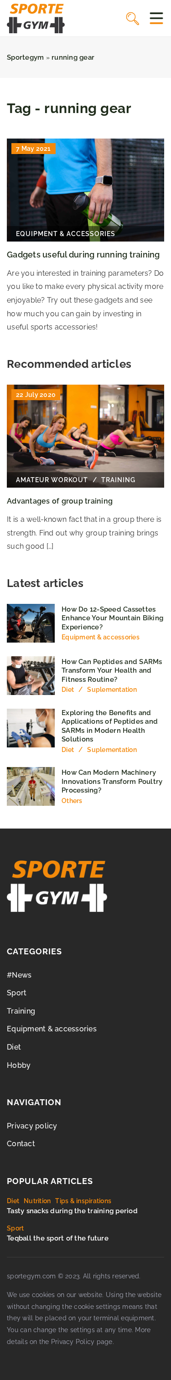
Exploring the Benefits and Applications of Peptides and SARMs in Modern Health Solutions (110, 726)
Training (21, 1011)
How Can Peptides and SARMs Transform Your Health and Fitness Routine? (112, 671)
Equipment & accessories (52, 1029)
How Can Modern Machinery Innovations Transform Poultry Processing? (112, 781)
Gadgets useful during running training (83, 254)
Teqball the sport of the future (58, 1238)
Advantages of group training (60, 501)
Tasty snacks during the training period (72, 1211)
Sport (16, 993)
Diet (14, 1047)
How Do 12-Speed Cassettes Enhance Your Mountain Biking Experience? (112, 618)
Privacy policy (32, 1126)
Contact (21, 1143)
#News (19, 975)
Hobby (19, 1065)
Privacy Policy (73, 1341)
